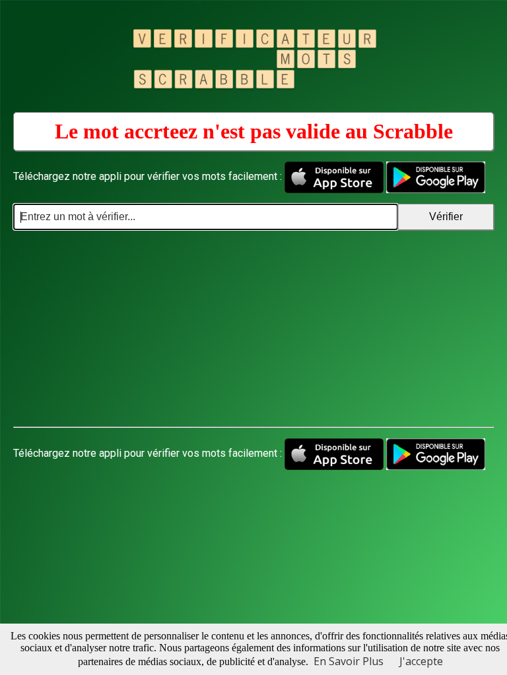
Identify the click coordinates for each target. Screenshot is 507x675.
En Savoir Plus (349, 661)
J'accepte (421, 661)
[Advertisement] (253, 329)
